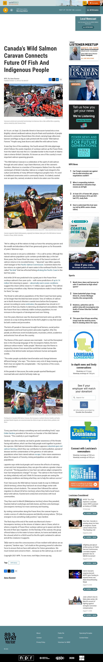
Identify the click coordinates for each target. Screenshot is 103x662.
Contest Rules (83, 638)
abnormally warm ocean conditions (44, 283)
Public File (61, 633)
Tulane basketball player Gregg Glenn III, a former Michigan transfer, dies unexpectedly (84, 295)
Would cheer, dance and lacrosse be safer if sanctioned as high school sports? (86, 284)
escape (38, 454)
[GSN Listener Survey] (84, 117)
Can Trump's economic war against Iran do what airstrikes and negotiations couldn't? (85, 173)
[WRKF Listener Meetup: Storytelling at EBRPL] (84, 51)
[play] (5, 10)
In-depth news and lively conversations (83, 366)
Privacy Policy (41, 642)
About (38, 633)
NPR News (14, 563)
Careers (60, 638)
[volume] (11, 10)
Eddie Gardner (9, 433)
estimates (30, 304)
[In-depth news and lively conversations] (84, 345)
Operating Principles (85, 633)
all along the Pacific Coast (47, 270)
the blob (13, 270)
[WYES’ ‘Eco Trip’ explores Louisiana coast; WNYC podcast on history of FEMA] (75, 502)
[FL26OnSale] (84, 82)
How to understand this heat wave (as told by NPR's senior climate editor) (85, 207)
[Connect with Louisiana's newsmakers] (84, 432)
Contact (39, 638)
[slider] (14, 10)
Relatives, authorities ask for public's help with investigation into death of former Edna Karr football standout (86, 308)
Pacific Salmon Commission (32, 265)
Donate (95, 3)
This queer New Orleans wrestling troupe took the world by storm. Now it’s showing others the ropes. (85, 320)
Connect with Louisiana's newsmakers (84, 450)
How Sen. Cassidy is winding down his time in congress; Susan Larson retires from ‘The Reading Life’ (91, 525)
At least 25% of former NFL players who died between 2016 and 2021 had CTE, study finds (85, 196)
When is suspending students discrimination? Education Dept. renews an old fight (84, 184)
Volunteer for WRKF (64, 642)
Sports (72, 275)
